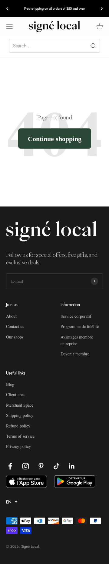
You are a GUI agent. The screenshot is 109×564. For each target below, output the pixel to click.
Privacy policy (18, 446)
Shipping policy (19, 415)
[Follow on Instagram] (25, 466)
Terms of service (20, 436)
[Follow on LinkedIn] (72, 466)
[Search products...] (54, 46)
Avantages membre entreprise (77, 340)
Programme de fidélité (80, 326)
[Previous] (7, 8)
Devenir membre (75, 354)
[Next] (102, 8)
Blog (10, 384)
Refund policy (18, 426)
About (11, 316)
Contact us (15, 326)
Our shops (14, 337)
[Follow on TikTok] (56, 466)
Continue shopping (54, 138)
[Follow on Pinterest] (41, 466)
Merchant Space (19, 405)
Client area (15, 394)
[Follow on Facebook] (10, 466)
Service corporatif (76, 316)
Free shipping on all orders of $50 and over (54, 8)
